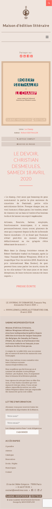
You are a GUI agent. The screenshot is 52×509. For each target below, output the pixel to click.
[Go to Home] (23, 497)
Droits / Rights (11, 463)
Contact (8, 472)
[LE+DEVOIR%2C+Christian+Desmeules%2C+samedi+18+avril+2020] (21, 56)
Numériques (10, 468)
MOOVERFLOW (28, 502)
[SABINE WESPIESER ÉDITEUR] (26, 18)
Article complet (26, 139)
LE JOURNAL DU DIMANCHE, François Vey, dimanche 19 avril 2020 (26, 303)
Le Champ (29, 129)
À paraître (9, 446)
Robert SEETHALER (29, 132)
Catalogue (9, 455)
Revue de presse (27, 144)
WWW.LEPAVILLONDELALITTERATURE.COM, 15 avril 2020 (27, 311)
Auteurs (8, 450)
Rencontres (10, 459)
